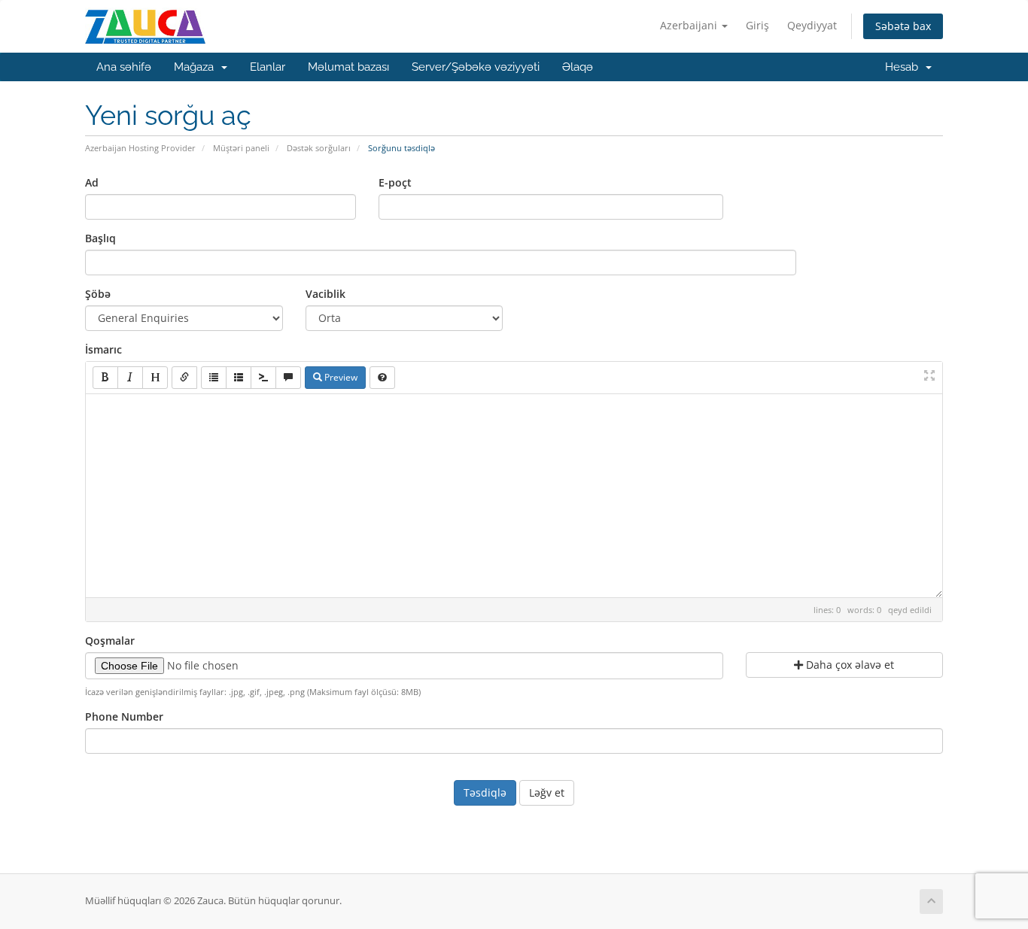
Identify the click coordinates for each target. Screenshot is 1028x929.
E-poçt (395, 182)
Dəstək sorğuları (319, 147)
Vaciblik (325, 294)
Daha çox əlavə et (848, 664)
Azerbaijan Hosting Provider (140, 147)
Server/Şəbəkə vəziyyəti (476, 67)
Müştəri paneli (241, 147)
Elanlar (267, 67)
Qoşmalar (110, 640)
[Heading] (155, 377)
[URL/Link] (184, 377)
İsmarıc (103, 349)
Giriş (757, 25)
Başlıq (100, 238)
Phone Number (124, 716)
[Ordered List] (238, 377)
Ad (92, 182)
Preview (339, 377)
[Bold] (105, 377)
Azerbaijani (690, 25)
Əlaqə (577, 67)
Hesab (904, 67)
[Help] (382, 377)
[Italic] (130, 377)
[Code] (263, 377)
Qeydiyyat (812, 25)
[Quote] (288, 377)
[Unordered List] (214, 377)
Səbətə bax (903, 26)
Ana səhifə (123, 67)
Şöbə (98, 294)
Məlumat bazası (348, 67)
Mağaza (197, 67)
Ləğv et (546, 792)
